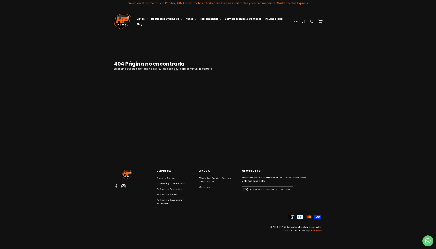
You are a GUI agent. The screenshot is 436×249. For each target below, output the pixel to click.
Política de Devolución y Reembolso (170, 201)
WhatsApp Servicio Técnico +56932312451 (215, 179)
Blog (139, 24)
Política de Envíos (167, 194)
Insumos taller (274, 19)
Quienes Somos (166, 178)
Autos (190, 19)
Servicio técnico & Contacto (243, 19)
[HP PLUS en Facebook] (116, 186)
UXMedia (317, 230)
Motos (140, 19)
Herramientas (209, 19)
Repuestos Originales (165, 19)
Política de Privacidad (169, 189)
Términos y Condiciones (171, 183)
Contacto (204, 187)
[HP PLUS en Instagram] (123, 186)
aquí (176, 68)
